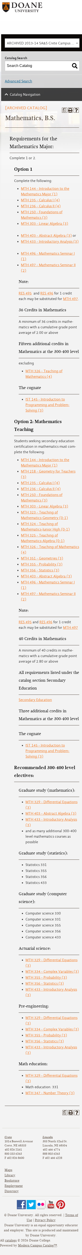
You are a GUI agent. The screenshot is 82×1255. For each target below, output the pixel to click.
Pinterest (60, 1204)
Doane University (22, 8)
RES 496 (46, 293)
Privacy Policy (45, 1220)
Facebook (21, 1204)
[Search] (74, 66)
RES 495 (25, 293)
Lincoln (48, 1137)
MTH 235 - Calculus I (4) (40, 200)
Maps (8, 1170)
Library (10, 1175)
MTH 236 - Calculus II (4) (41, 206)
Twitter (31, 1204)
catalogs (11, 1240)
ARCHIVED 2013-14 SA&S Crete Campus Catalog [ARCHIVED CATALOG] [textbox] (43, 43)
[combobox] (42, 43)
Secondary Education (35, 700)
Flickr (41, 1204)
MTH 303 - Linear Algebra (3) (44, 224)
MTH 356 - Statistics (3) (40, 570)
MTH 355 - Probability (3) (41, 564)
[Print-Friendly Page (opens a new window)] (70, 110)
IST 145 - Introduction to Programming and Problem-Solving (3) (47, 405)
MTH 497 (70, 299)
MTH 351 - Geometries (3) (42, 558)
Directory (12, 1191)
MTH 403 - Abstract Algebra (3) (46, 236)
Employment (14, 1186)
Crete (8, 1137)
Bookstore (12, 1181)
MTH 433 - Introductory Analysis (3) (50, 241)
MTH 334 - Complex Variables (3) (52, 971)
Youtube (50, 1204)
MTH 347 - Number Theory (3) (50, 1093)
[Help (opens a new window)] (76, 110)
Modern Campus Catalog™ (37, 1245)
